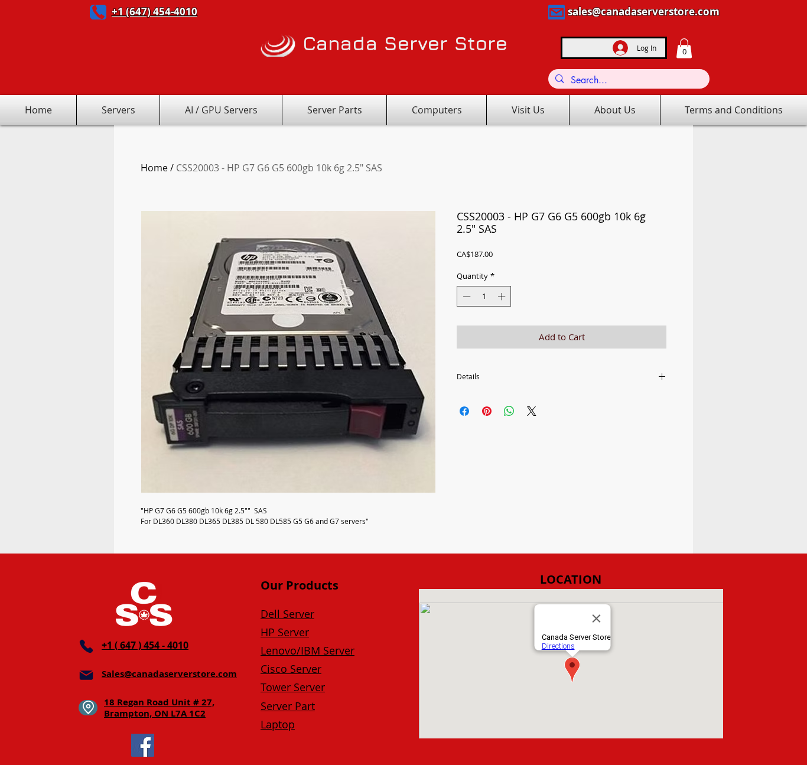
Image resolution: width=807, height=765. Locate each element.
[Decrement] (465, 297)
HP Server (285, 632)
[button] (684, 48)
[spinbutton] (484, 297)
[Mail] (556, 12)
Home (154, 167)
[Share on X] (532, 411)
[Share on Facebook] (464, 411)
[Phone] (98, 12)
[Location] (88, 707)
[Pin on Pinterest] (487, 411)
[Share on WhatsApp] (509, 411)
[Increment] (503, 297)
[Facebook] (142, 745)
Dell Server (287, 614)
